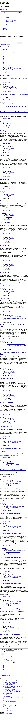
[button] (6, 49)
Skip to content (4, 9)
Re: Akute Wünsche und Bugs (10, 448)
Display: (3, 649)
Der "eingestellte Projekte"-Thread (15, 464)
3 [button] (3, 56)
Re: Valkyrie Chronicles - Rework (11, 634)
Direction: (3, 651)
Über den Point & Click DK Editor (16, 68)
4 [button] (3, 58)
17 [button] (3, 62)
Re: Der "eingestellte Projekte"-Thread (13, 470)
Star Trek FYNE (10, 372)
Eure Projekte (10, 124)
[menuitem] (11, 20)
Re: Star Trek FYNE (6, 378)
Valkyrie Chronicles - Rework (14, 628)
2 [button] (3, 55)
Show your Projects (12, 87)
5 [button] (3, 59)
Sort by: (15, 649)
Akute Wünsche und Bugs (13, 442)
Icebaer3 (4, 66)
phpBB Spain (8, 713)
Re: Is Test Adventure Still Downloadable (14, 94)
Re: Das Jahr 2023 (6, 75)
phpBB (8, 710)
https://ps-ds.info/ (4, 455)
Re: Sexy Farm (5, 131)
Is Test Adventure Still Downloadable (16, 88)
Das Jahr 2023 (10, 70)
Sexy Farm (9, 125)
